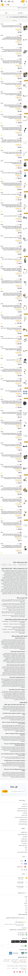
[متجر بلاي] (15, 942)
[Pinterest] (15, 972)
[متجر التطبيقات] (23, 942)
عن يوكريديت (24, 843)
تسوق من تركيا (23, 962)
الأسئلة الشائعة (24, 841)
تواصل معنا (24, 969)
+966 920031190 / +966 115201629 (18, 930)
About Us (25, 804)
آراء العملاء (25, 837)
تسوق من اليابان (7, 959)
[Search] (2, 5)
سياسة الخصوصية (15, 968)
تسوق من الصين (6, 961)
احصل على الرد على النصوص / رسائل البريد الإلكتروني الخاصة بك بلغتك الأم (14, 925)
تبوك (26, 912)
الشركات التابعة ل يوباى (22, 852)
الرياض (26, 897)
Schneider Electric (16, 564)
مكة (26, 901)
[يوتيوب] (20, 972)
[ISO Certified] (14, 953)
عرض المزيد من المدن (22, 914)
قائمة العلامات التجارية (22, 834)
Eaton (8, 564)
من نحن (8, 968)
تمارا (26, 850)
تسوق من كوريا (14, 961)
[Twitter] (17, 972)
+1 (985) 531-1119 (22, 935)
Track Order (24, 815)
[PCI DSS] (24, 953)
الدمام (26, 905)
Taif (26, 910)
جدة (26, 899)
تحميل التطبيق (24, 832)
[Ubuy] (23, 1)
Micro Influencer (23, 822)
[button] (11, 1)
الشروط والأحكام (23, 968)
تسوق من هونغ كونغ (22, 961)
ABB (3, 564)
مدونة (26, 848)
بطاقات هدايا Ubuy (23, 845)
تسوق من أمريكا (23, 959)
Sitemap (25, 813)
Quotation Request (22, 808)
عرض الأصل (15, 20)
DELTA (2, 24)
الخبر (26, 908)
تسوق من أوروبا (16, 962)
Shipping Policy (23, 820)
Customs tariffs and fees (21, 817)
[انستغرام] (23, 972)
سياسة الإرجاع (24, 839)
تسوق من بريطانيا (15, 959)
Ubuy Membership (22, 824)
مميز (7, 17)
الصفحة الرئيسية (24, 8)
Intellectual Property (22, 811)
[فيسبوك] (26, 972)
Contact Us (24, 806)
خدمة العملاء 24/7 (19, 922)
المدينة (25, 903)
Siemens (24, 564)
